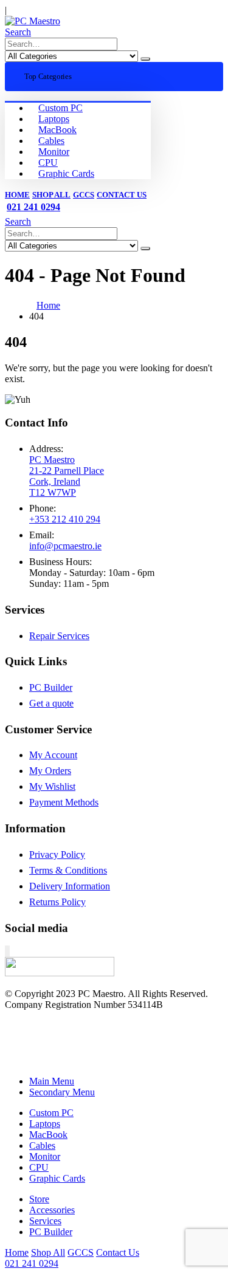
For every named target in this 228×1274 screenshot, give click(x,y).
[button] (18, 32)
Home (17, 194)
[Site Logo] (32, 21)
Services (45, 1221)
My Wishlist (52, 786)
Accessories (52, 1210)
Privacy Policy (57, 854)
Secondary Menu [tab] (62, 1092)
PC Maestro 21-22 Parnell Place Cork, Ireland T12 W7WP (66, 476)
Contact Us (122, 194)
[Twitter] (6, 951)
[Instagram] (8, 951)
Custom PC (60, 108)
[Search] (145, 59)
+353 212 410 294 (64, 519)
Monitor (53, 151)
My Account (53, 755)
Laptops (53, 119)
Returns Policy (57, 902)
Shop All (51, 194)
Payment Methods (63, 802)
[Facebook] (5, 951)
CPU (48, 162)
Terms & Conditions (68, 870)
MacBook (57, 130)
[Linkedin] (9, 951)
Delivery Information (69, 886)
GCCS (83, 194)
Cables (51, 140)
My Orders (50, 770)
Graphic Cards (66, 173)
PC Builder (50, 687)
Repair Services (59, 636)
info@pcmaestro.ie (65, 546)
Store (39, 1199)
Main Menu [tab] (51, 1081)
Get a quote (51, 703)
